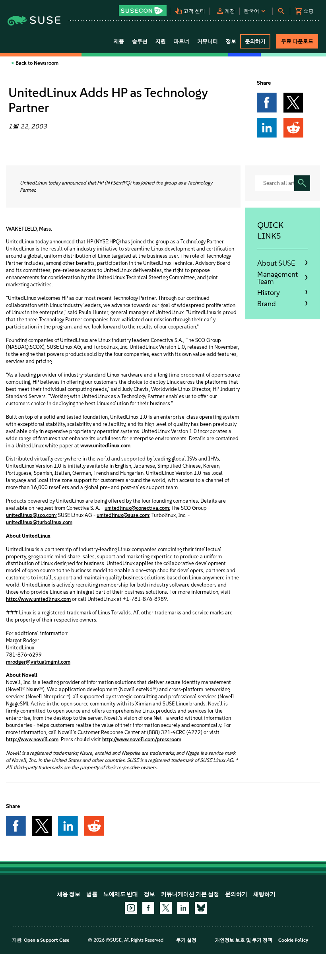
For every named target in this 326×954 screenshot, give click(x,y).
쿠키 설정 (186, 940)
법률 (91, 894)
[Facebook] (148, 908)
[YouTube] (131, 908)
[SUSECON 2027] (143, 10)
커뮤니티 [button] (207, 41)
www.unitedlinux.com (105, 446)
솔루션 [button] (139, 41)
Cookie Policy (293, 940)
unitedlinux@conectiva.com (137, 508)
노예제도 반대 (120, 894)
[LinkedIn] (183, 908)
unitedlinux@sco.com (31, 515)
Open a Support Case (46, 940)
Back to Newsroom (36, 63)
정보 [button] (231, 41)
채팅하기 (264, 894)
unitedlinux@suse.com (123, 515)
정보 (149, 894)
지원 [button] (160, 41)
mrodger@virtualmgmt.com (38, 662)
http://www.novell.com (32, 739)
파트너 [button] (181, 41)
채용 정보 (68, 894)
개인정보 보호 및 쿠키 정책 (243, 940)
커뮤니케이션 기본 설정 (190, 894)
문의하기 (236, 894)
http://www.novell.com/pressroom (141, 739)
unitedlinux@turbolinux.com (39, 522)
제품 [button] (119, 41)
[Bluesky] (201, 908)
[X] (166, 908)
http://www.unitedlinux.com (38, 599)
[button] (143, 8)
